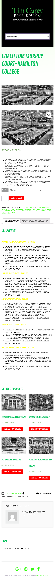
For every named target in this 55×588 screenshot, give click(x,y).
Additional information (35, 221)
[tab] (12, 220)
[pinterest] (26, 569)
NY (13, 213)
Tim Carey (31, 494)
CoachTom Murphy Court (25, 210)
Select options (12, 429)
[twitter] (32, 569)
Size (4, 189)
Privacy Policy (43, 576)
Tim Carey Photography (16, 576)
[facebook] (38, 569)
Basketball (45, 207)
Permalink (23, 496)
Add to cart (16, 198)
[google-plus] (18, 569)
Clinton (27, 207)
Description (11, 221)
